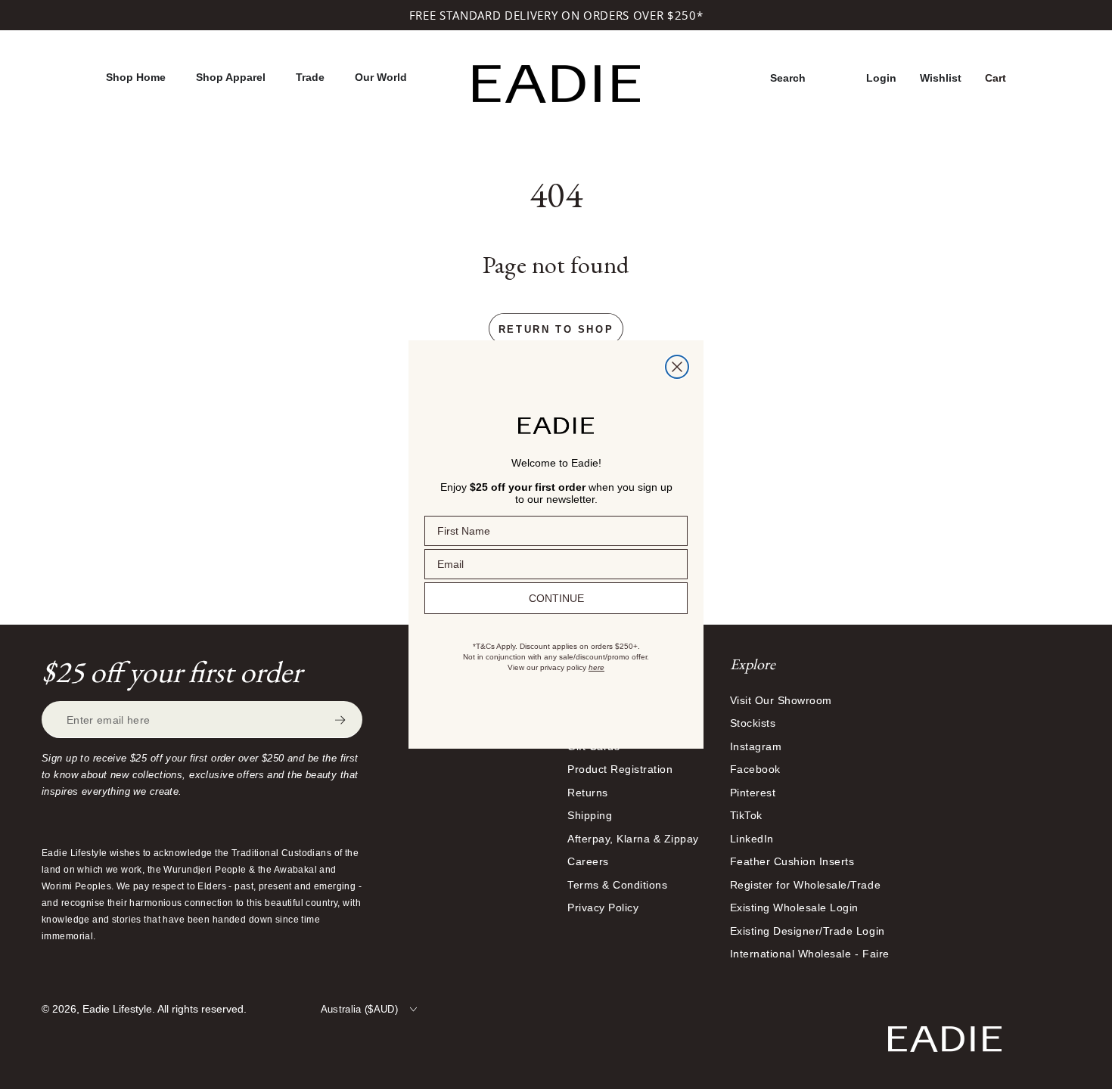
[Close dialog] (677, 366)
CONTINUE (556, 598)
